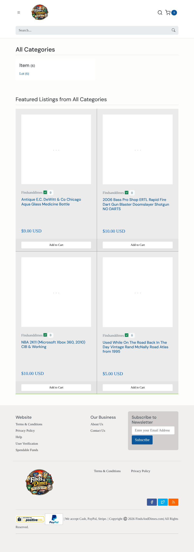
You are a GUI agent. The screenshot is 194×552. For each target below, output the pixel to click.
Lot (24, 74)
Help (19, 437)
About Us (96, 424)
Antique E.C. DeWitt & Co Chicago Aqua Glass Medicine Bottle (51, 201)
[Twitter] (163, 502)
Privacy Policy (25, 431)
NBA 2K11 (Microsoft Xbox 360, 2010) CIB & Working (53, 344)
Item (27, 65)
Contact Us (97, 431)
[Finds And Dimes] (43, 12)
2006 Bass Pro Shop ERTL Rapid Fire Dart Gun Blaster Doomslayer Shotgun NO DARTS (136, 204)
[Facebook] (152, 502)
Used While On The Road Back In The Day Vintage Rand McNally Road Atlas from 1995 (135, 347)
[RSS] (173, 502)
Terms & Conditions (29, 424)
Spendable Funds (27, 450)
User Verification (27, 444)
